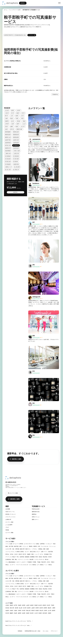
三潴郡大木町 (8, 153)
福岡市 (12, 110)
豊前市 (11, 118)
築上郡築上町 (16, 169)
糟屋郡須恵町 (8, 134)
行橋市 (6, 118)
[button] (31, 125)
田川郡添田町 (16, 156)
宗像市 (24, 121)
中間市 (17, 118)
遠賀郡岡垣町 (8, 142)
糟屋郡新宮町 (16, 134)
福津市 (18, 123)
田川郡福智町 (8, 164)
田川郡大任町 (8, 161)
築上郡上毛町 (8, 169)
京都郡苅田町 (16, 164)
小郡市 (22, 118)
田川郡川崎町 (16, 158)
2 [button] (43, 136)
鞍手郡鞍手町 (16, 145)
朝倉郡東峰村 (8, 150)
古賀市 (12, 123)
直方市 (12, 113)
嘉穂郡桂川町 (8, 148)
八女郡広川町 (16, 153)
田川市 (23, 113)
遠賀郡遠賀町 (16, 142)
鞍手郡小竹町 (8, 145)
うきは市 (24, 123)
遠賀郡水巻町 (16, 140)
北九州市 (7, 110)
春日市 (12, 121)
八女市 (11, 115)
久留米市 (7, 113)
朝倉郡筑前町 (16, 148)
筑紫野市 (7, 121)
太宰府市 (7, 123)
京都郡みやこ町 (8, 167)
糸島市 (6, 129)
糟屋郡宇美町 (19, 129)
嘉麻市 (11, 126)
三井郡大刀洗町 (16, 150)
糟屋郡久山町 (8, 137)
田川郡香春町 (8, 156)
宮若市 (6, 126)
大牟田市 (18, 110)
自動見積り (22, 3)
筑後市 (17, 115)
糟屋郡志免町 (16, 131)
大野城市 (18, 121)
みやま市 (23, 126)
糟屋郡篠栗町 (8, 131)
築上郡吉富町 (17, 167)
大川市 (22, 115)
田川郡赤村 (15, 161)
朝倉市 (17, 126)
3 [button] (45, 136)
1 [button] (41, 136)
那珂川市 (12, 129)
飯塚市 (18, 113)
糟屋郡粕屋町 (16, 137)
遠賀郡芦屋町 (8, 140)
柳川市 (6, 115)
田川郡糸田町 (8, 158)
